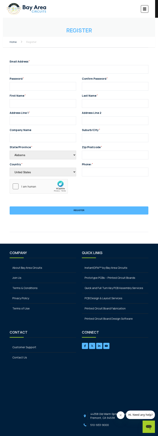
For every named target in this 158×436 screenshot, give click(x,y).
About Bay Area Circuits (27, 268)
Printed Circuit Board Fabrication (105, 308)
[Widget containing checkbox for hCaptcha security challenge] (39, 186)
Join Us (16, 278)
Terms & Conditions (25, 288)
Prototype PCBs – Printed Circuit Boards (110, 278)
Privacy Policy (20, 298)
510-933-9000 (99, 425)
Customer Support (24, 347)
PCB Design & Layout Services (103, 298)
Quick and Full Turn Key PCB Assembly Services (114, 288)
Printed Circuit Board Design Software (109, 318)
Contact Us (19, 357)
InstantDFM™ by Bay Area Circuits (106, 268)
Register (79, 210)
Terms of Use (21, 308)
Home (13, 42)
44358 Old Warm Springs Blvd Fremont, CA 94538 (108, 416)
